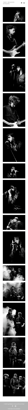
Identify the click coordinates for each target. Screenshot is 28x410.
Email (23, 404)
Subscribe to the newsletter (14, 408)
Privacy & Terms (17, 404)
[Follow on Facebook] (12, 406)
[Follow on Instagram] (15, 406)
